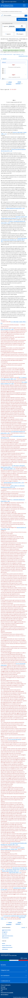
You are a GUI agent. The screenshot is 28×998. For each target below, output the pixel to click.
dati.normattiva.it (4, 994)
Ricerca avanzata (22, 19)
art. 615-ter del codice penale (14, 739)
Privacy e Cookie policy (5, 985)
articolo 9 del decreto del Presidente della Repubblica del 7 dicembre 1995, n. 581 (14, 239)
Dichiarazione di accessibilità (7, 992)
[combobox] (14, 15)
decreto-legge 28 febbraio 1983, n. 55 (10, 871)
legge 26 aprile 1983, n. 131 (15, 872)
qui (21, 11)
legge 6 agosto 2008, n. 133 (9, 468)
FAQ (2, 991)
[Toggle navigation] (24, 5)
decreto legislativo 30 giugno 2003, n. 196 (15, 208)
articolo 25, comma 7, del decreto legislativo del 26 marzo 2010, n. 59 (14, 217)
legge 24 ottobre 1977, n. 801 (7, 329)
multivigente (20, 34)
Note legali (3, 987)
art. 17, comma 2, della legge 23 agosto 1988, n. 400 (14, 378)
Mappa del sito (4, 989)
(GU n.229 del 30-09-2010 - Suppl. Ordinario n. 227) (11, 54)
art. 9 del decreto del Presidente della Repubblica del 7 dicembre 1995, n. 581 (14, 843)
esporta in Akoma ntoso (6, 945)
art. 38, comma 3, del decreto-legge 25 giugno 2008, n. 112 (13, 466)
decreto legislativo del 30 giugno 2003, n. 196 (14, 482)
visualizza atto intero (23, 56)
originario (9, 34)
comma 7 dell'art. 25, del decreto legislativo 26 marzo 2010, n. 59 (13, 486)
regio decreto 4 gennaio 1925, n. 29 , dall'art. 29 (16, 869)
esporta (3, 943)
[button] (22, 26)
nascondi (4, 58)
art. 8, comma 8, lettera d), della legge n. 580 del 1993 (12, 848)
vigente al (6, 26)
